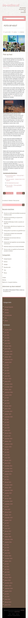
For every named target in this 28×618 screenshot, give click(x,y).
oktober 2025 (8, 357)
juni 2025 (7, 367)
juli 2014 (7, 594)
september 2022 (9, 444)
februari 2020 (8, 498)
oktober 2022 (8, 441)
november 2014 (8, 583)
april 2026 (7, 340)
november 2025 (8, 354)
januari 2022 (7, 463)
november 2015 (8, 558)
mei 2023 (7, 425)
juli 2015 (7, 564)
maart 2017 (7, 528)
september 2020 (9, 490)
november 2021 (8, 468)
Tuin (5, 270)
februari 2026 (8, 346)
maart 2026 (7, 343)
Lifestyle (6, 264)
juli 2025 (7, 365)
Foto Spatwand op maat (12, 183)
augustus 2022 (8, 446)
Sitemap (4, 280)
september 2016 (9, 539)
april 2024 (7, 403)
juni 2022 (7, 449)
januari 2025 (7, 381)
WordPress (22, 610)
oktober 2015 (8, 561)
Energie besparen (7, 259)
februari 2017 (8, 531)
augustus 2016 (8, 542)
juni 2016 (7, 547)
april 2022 (7, 455)
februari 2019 (8, 512)
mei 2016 (7, 550)
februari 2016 (8, 555)
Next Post (19, 193)
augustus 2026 (8, 329)
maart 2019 (7, 509)
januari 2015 (7, 580)
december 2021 (8, 466)
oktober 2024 (8, 389)
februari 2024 (8, 406)
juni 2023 (7, 422)
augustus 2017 (8, 520)
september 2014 (9, 588)
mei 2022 (7, 452)
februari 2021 (8, 482)
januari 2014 (7, 604)
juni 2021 (7, 479)
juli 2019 (7, 506)
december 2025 (8, 351)
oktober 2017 (8, 515)
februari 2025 (8, 378)
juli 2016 (7, 545)
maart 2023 (7, 430)
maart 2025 (7, 376)
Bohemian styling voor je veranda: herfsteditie (14, 246)
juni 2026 (7, 335)
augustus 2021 (8, 474)
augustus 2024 (8, 395)
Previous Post (9, 193)
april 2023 (7, 427)
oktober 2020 (8, 487)
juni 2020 (7, 496)
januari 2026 (7, 348)
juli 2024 (7, 397)
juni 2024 (7, 400)
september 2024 (9, 392)
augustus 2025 (8, 362)
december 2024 (8, 384)
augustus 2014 (8, 591)
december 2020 (8, 485)
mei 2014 (7, 596)
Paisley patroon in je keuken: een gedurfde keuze (14, 230)
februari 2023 (8, 433)
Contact (4, 277)
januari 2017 (7, 534)
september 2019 (9, 504)
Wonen (5, 273)
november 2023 (8, 411)
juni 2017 (7, 523)
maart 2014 (7, 599)
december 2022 (8, 438)
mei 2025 (7, 370)
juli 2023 (7, 419)
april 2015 (7, 572)
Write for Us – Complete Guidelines (14, 615)
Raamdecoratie (7, 267)
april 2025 (7, 373)
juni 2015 (7, 566)
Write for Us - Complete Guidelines (9, 282)
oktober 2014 (8, 585)
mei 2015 (7, 569)
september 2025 (9, 359)
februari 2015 (8, 577)
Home (10, 613)
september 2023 (9, 417)
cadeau (12, 95)
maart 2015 (7, 575)
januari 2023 (7, 436)
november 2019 (8, 501)
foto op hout (6, 67)
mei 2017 (7, 525)
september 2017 (9, 517)
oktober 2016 (8, 536)
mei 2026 (7, 337)
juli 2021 (7, 476)
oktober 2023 (8, 414)
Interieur (22, 32)
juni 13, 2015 (8, 32)
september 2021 (9, 471)
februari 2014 (8, 602)
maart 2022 (7, 457)
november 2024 (8, 387)
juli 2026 (7, 332)
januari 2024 (7, 408)
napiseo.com (8, 291)
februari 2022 (8, 460)
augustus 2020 (8, 493)
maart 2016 (7, 553)
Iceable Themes (17, 611)
